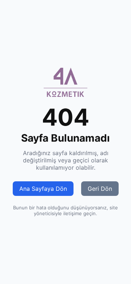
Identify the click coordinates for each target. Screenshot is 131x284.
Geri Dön (100, 188)
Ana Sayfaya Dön (43, 188)
